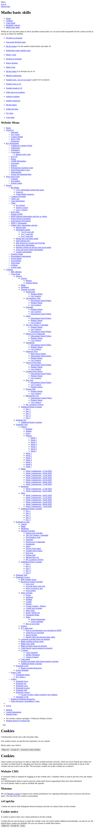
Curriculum (15, 152)
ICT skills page (27, 628)
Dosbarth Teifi (21, 575)
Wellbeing (25, 287)
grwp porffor (31, 591)
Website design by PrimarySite (18, 721)
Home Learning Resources (31, 668)
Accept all (14, 750)
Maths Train (10, 67)
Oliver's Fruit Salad (33, 362)
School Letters (16, 183)
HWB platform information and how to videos (29, 216)
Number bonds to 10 (14, 88)
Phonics (29, 281)
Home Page (5, 6)
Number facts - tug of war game (18, 80)
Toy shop (9, 113)
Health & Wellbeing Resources (23, 699)
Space (28, 546)
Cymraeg (24, 650)
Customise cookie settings (30, 750)
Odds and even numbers (15, 92)
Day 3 (28, 413)
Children (9, 21)
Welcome (14, 132)
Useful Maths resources (25, 194)
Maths (23, 285)
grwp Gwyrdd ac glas (34, 588)
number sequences (13, 101)
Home (8, 18)
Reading (29, 429)
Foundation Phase (23, 675)
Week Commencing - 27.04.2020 (39, 471)
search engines (31, 635)
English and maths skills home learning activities (40, 661)
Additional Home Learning (31, 407)
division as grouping (14, 59)
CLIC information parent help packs (30, 190)
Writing (29, 431)
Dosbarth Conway (13, 25)
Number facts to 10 (13, 84)
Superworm (30, 292)
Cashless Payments (18, 196)
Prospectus (15, 141)
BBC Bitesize (16, 272)
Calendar (14, 179)
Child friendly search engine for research (36, 648)
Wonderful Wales (32, 615)
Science (24, 626)
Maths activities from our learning (34, 646)
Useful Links (16, 267)
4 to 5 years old (27, 236)
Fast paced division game (16, 42)
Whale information (38, 619)
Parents (9, 185)
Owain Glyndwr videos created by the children (39, 695)
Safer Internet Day (23, 241)
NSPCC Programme (19, 223)
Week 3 (34, 442)
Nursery (19, 276)
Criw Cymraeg (21, 210)
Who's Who (15, 139)
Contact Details (17, 137)
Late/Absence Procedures (21, 221)
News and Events (13, 177)
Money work (11, 55)
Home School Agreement (21, 219)
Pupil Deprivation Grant (20, 170)
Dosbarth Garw (22, 424)
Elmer (28, 316)
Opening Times (17, 254)
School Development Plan (21, 174)
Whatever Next (32, 351)
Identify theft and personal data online (40, 637)
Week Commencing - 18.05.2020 (39, 478)
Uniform (14, 265)
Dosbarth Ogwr (22, 681)
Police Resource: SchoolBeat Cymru (25, 701)
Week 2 (34, 440)
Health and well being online (27, 239)
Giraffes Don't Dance (34, 371)
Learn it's (19, 192)
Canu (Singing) (32, 653)
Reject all (5, 750)
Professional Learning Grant (22, 168)
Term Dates (15, 263)
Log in (3, 4)
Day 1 (28, 409)
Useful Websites (22, 670)
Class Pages (10, 23)
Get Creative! (36, 296)
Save (22, 826)
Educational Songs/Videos (41, 300)
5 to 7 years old (27, 234)
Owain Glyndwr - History (36, 606)
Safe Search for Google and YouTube (30, 243)
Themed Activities (28, 289)
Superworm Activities (34, 533)
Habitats (29, 599)
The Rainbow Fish (33, 298)
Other (23, 493)
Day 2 (28, 411)
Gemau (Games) (32, 657)
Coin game (10, 117)
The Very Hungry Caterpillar (37, 325)
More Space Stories (38, 354)
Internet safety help (23, 154)
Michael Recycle (32, 396)
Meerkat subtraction (13, 76)
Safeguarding (16, 172)
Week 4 (34, 444)
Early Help (15, 212)
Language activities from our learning (35, 639)
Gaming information (24, 252)
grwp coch (30, 584)
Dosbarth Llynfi (22, 666)
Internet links (21, 227)
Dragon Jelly (31, 389)
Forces (28, 595)
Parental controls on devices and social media (33, 247)
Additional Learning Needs (21, 146)
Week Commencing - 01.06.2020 (39, 480)
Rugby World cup (33, 613)
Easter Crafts (16, 672)
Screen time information (25, 245)
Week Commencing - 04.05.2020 (39, 473)
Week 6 (34, 449)
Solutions (29, 597)
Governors (15, 163)
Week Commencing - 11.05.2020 (39, 475)
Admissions (15, 148)
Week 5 (34, 447)
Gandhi (29, 602)
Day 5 (28, 418)
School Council (22, 208)
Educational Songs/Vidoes (41, 365)
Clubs (13, 203)
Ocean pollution (37, 622)
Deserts (29, 604)
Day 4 (28, 416)
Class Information (18, 201)
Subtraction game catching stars (18, 50)
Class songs (25, 659)
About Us (10, 130)
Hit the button (11, 46)
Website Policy (12, 714)
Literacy (24, 278)
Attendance (15, 150)
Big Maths (15, 188)
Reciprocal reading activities (32, 582)
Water (28, 617)
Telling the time (12, 109)
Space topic (30, 610)
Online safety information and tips (24, 225)
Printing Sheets (31, 283)
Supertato (29, 307)
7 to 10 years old (27, 232)
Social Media (16, 261)
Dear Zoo (29, 380)
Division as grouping (14, 38)
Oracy (28, 433)
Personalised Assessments (21, 256)
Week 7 (34, 451)
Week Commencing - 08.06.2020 (39, 482)
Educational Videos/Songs (41, 356)
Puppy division (12, 63)
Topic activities (27, 593)
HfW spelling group (28, 579)
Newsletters (15, 181)
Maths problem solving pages (32, 641)
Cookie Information (13, 712)
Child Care (15, 199)
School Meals (16, 258)
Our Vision (15, 134)
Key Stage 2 (20, 677)
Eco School (20, 205)
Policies (14, 165)
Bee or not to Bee (32, 624)
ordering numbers (13, 96)
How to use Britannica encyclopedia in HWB (43, 630)
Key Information (12, 143)
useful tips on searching (35, 633)
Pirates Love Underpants (35, 334)
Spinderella (30, 343)
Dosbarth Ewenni (23, 522)
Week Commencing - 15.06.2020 (39, 484)
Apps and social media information (29, 250)
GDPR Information (18, 161)
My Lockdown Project (34, 405)
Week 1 (34, 438)
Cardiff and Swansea (34, 608)
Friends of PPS (17, 214)
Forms (13, 159)
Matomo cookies (13, 794)
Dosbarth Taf (21, 420)
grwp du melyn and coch (35, 586)
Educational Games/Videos (41, 398)
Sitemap (9, 710)
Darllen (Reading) (33, 655)
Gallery (14, 679)
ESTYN (14, 157)
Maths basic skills (13, 27)
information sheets (23, 230)
